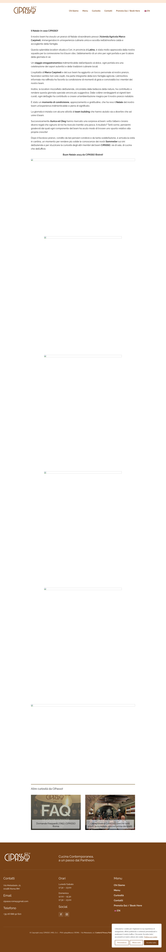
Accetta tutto (151, 943)
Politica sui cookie (150, 937)
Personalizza (121, 943)
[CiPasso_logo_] (25, 6)
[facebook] (61, 914)
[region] (136, 935)
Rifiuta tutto (136, 943)
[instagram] (66, 914)
